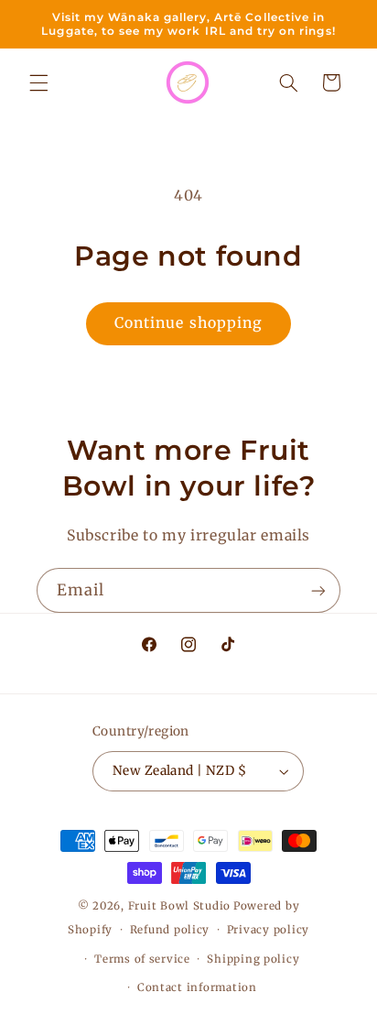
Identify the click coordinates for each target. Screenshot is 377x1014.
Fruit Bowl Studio (180, 906)
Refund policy (170, 929)
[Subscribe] (318, 590)
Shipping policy (253, 959)
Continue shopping (188, 323)
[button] (38, 82)
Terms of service (142, 959)
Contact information (197, 987)
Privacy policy (268, 929)
